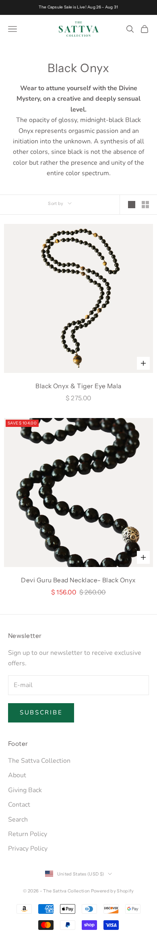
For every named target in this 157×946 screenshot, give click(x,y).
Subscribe (41, 712)
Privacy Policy (28, 848)
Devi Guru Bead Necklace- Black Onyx (78, 580)
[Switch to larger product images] (131, 204)
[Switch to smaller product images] (145, 204)
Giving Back (25, 790)
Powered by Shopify (112, 891)
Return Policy (27, 834)
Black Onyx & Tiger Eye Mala (78, 386)
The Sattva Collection (39, 760)
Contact (19, 804)
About (17, 775)
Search (18, 819)
